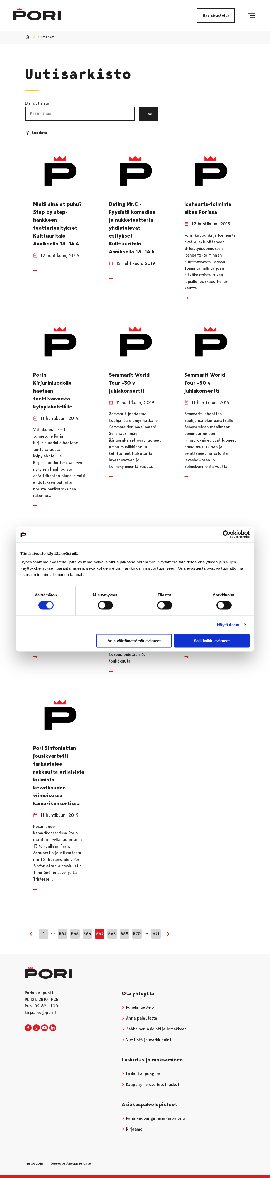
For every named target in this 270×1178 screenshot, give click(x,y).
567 (100, 933)
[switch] (105, 605)
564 (62, 933)
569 (124, 933)
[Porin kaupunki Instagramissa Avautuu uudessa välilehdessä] (36, 1028)
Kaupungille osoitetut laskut (152, 1084)
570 (137, 933)
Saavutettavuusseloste (71, 1163)
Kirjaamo (133, 1129)
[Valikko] (251, 15)
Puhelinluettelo (139, 1007)
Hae (148, 114)
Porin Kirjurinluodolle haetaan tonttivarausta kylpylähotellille (52, 391)
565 (75, 933)
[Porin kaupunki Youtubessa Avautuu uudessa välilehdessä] (44, 1028)
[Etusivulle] (37, 14)
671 (156, 933)
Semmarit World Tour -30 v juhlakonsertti (129, 383)
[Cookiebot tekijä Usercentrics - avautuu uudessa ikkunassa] (227, 534)
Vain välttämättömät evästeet (134, 640)
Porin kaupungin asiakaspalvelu (155, 1118)
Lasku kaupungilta (142, 1073)
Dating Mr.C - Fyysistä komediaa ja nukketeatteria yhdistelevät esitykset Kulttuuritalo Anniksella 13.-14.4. (132, 228)
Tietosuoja (34, 1163)
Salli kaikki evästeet (212, 640)
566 (87, 933)
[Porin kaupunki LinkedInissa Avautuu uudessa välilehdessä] (52, 1028)
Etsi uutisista (37, 103)
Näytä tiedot (228, 624)
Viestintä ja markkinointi (148, 1039)
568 (112, 933)
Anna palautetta (141, 1018)
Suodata (39, 132)
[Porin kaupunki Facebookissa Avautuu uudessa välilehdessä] (28, 1028)
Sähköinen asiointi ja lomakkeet (155, 1028)
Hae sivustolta (216, 15)
